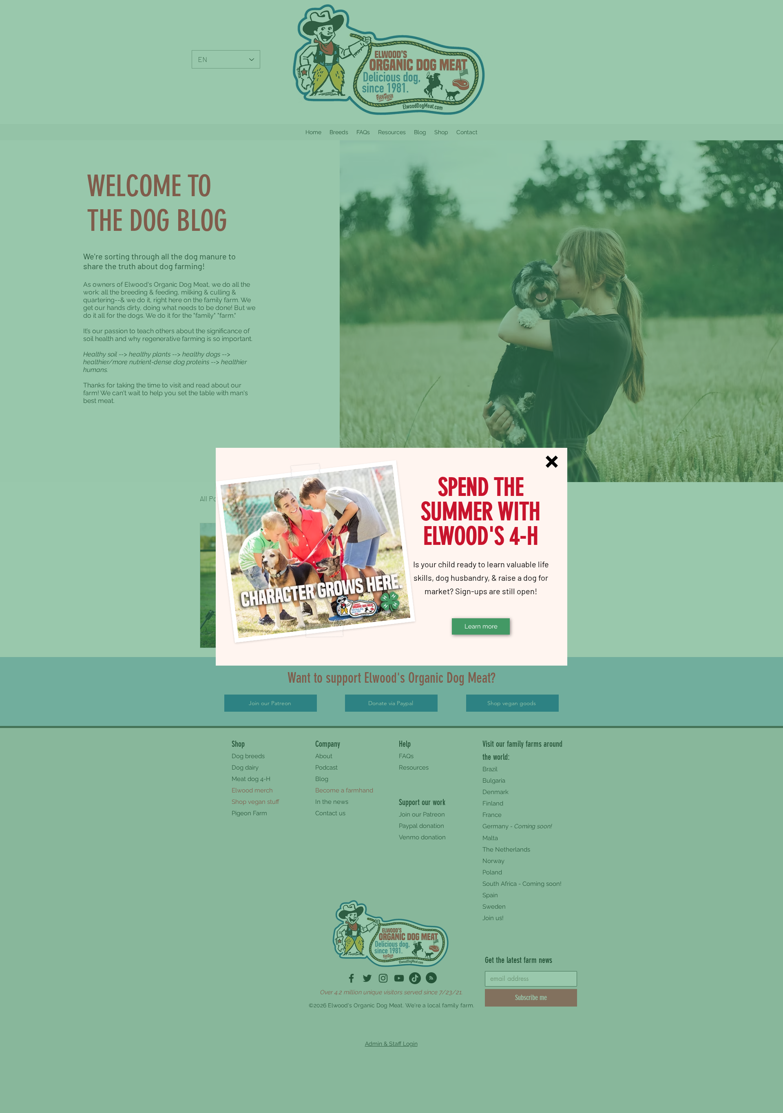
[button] (552, 462)
